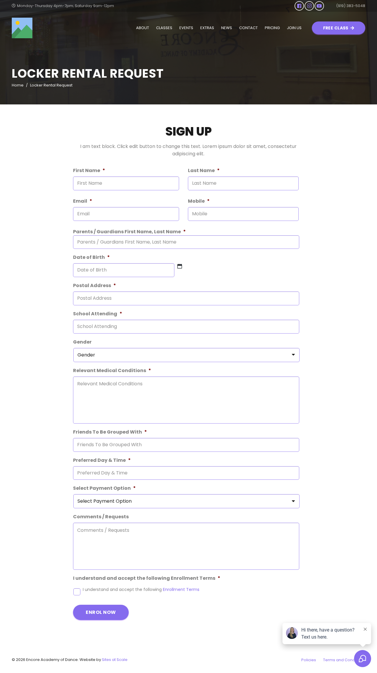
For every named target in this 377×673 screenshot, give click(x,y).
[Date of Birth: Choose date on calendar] (180, 266)
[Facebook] (299, 6)
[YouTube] (319, 6)
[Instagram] (309, 6)
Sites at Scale (115, 659)
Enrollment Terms (181, 589)
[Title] (22, 28)
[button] (151, 28)
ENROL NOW (101, 612)
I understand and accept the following (141, 589)
